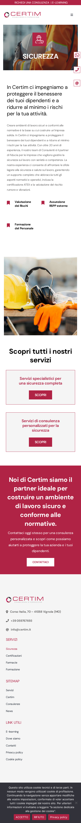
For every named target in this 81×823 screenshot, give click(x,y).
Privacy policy (58, 817)
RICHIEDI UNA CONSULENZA (32, 2)
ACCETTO (22, 817)
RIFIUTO (39, 817)
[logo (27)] (22, 13)
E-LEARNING (60, 2)
